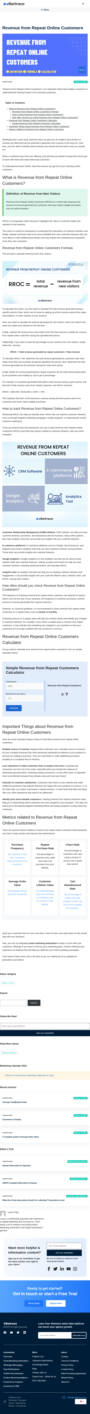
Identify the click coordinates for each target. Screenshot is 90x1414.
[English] (80, 1401)
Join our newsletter (45, 1033)
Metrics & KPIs (80, 82)
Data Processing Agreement (73, 1373)
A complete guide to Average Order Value (20, 1137)
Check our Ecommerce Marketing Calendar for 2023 (29, 1075)
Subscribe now (79, 1335)
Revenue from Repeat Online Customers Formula (35, 112)
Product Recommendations (15, 1377)
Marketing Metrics (9, 1053)
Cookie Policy (67, 1369)
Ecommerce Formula (11, 1120)
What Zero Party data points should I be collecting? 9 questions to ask (33, 1200)
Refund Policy (67, 1377)
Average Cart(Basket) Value (14, 1102)
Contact (64, 1356)
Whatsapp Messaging (13, 1365)
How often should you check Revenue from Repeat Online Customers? (45, 117)
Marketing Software (78, 1179)
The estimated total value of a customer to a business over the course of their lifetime (45, 898)
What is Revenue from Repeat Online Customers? (32, 109)
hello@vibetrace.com (77, 1397)
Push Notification (11, 1369)
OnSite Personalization (14, 1373)
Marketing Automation (77, 1161)
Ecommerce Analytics (13, 1382)
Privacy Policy (67, 1365)
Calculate (13, 708)
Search (34, 1003)
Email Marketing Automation (16, 1361)
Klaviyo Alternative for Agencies (16, 1166)
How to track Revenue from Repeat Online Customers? (38, 114)
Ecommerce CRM (11, 1386)
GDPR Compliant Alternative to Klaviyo (19, 1183)
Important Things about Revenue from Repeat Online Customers (39, 126)
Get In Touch (33, 1303)
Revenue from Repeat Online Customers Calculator (33, 120)
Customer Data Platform (76, 1196)
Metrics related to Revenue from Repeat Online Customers (36, 129)
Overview (8, 1356)
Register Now (56, 1303)
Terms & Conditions (70, 1361)
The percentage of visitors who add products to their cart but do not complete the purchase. (72, 901)
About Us (65, 1382)
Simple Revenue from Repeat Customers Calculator (36, 123)
